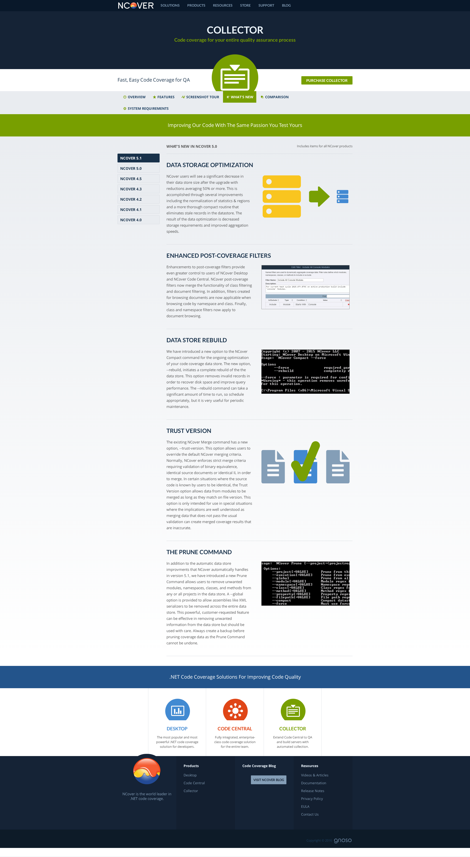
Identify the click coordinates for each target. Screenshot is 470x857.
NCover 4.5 (131, 178)
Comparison (276, 97)
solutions (170, 5)
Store (245, 5)
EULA (305, 806)
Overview (136, 97)
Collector (191, 791)
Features (165, 97)
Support (266, 5)
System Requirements (148, 108)
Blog (286, 5)
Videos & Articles (315, 775)
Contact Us (310, 814)
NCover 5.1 (131, 158)
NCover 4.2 (131, 199)
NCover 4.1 (131, 209)
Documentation (313, 783)
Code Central (194, 783)
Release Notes (312, 791)
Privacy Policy (312, 798)
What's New (241, 97)
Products (196, 5)
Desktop (190, 775)
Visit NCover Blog (268, 780)
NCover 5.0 (131, 168)
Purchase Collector (327, 80)
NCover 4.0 (131, 219)
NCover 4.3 (131, 188)
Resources (223, 5)
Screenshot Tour (202, 97)
